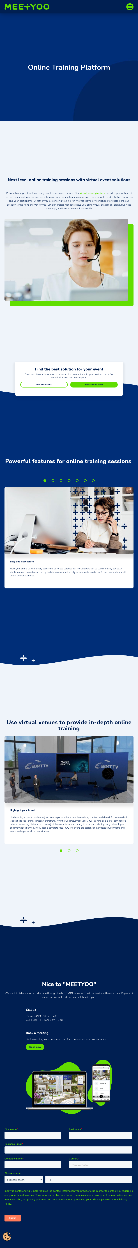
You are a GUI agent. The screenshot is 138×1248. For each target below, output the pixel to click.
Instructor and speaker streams (69, 480)
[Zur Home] (28, 6)
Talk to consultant (94, 384)
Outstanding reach (53, 480)
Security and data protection (77, 850)
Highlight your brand (61, 850)
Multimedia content (61, 480)
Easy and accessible (44, 480)
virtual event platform (92, 193)
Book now (35, 1047)
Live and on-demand (69, 850)
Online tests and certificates (93, 480)
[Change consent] (7, 1236)
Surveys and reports (85, 480)
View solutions (44, 384)
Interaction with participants (77, 480)
